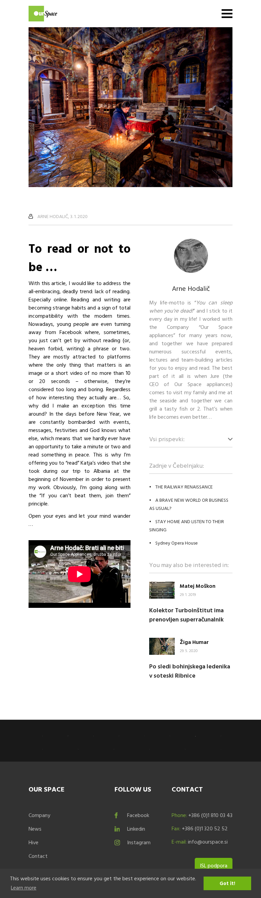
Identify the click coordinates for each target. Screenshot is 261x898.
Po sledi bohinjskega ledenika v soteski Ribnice (189, 671)
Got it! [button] (227, 883)
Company (39, 815)
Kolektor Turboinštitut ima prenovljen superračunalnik (186, 614)
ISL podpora (213, 865)
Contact (38, 856)
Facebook (138, 815)
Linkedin (136, 829)
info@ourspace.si (208, 841)
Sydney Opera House (176, 542)
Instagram (139, 842)
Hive (33, 842)
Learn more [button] (23, 887)
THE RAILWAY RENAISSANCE (184, 486)
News (35, 829)
